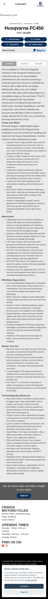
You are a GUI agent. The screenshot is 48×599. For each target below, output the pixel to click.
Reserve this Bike (8, 50)
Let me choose (31, 580)
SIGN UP (24, 496)
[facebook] (3, 546)
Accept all (24, 586)
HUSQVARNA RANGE (15, 23)
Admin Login (6, 564)
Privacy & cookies (17, 564)
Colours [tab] (24, 63)
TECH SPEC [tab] (38, 63)
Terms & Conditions (31, 564)
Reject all (24, 592)
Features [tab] (9, 63)
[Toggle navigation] (4, 4)
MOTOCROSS (28, 23)
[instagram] (7, 546)
